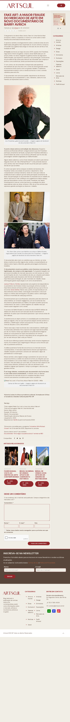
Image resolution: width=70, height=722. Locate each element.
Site (36, 523)
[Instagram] (58, 611)
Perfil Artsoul (60, 84)
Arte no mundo (58, 41)
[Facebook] (54, 611)
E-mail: (38, 567)
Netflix (15, 420)
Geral (58, 70)
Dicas (58, 52)
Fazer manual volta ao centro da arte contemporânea (11, 474)
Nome (6, 523)
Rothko (18, 284)
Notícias (58, 81)
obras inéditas (15, 290)
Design (58, 48)
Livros (58, 73)
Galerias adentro (58, 65)
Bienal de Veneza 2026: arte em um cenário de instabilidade (41, 475)
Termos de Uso (33, 563)
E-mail (22, 523)
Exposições (60, 61)
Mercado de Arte (60, 77)
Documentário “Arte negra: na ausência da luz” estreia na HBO (23, 434)
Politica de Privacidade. (47, 563)
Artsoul (16, 28)
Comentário (8, 503)
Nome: (6, 567)
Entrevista (59, 55)
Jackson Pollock (9, 284)
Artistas (58, 45)
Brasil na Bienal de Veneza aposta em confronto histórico (27, 475)
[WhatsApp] (49, 611)
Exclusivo (59, 58)
